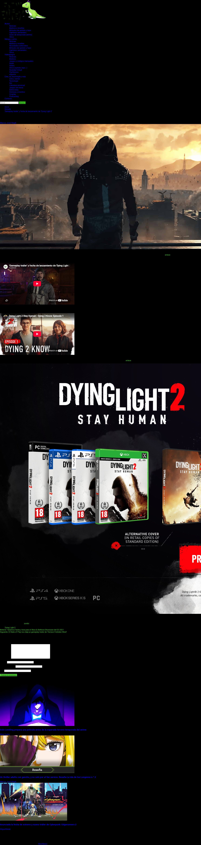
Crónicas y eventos (17, 92)
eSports (12, 74)
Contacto (8, 98)
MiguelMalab (5, 829)
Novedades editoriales (18, 46)
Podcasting (14, 96)
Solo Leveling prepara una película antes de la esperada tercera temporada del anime (43, 729)
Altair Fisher (5, 734)
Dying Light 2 (10, 627)
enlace (167, 255)
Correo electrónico (7, 666)
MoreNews (42, 844)
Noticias (12, 26)
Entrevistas (13, 90)
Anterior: (32, 630)
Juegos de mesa (16, 87)
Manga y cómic (11, 39)
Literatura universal (17, 85)
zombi (26, 623)
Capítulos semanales (17, 32)
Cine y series (14, 79)
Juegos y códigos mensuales (21, 61)
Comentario (5, 658)
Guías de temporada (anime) (20, 35)
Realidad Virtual (15, 70)
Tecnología (13, 81)
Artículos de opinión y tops (20, 30)
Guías (11, 63)
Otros (11, 37)
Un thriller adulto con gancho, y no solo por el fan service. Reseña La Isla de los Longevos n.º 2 (48, 777)
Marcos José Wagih (8, 123)
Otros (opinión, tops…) (18, 68)
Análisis (12, 59)
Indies (11, 65)
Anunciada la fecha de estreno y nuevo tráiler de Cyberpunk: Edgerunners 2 (38, 824)
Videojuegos (10, 54)
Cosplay (12, 94)
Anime (7, 24)
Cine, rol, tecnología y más (15, 76)
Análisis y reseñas (16, 28)
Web (2, 671)
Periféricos (13, 72)
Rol (10, 83)
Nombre (3, 662)
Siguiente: (33, 632)
